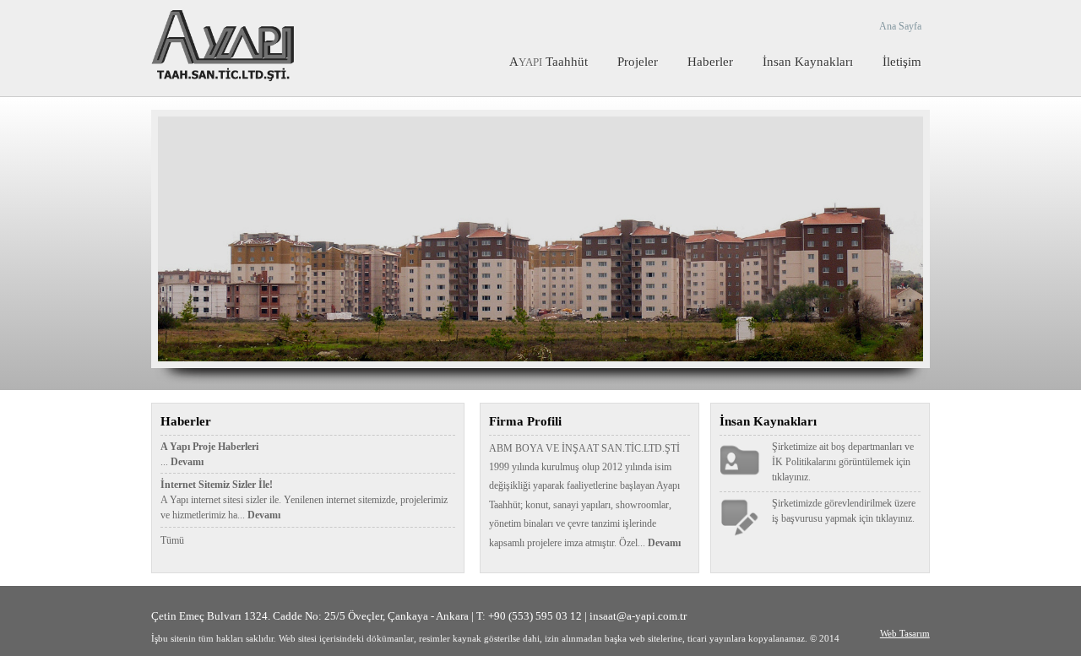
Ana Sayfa (900, 26)
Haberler (710, 61)
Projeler (637, 61)
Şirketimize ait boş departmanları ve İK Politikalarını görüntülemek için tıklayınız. (843, 462)
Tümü (172, 540)
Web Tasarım (905, 633)
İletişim (902, 61)
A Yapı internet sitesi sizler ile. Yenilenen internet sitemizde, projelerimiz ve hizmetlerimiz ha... (304, 500)
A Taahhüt (548, 61)
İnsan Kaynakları (808, 61)
